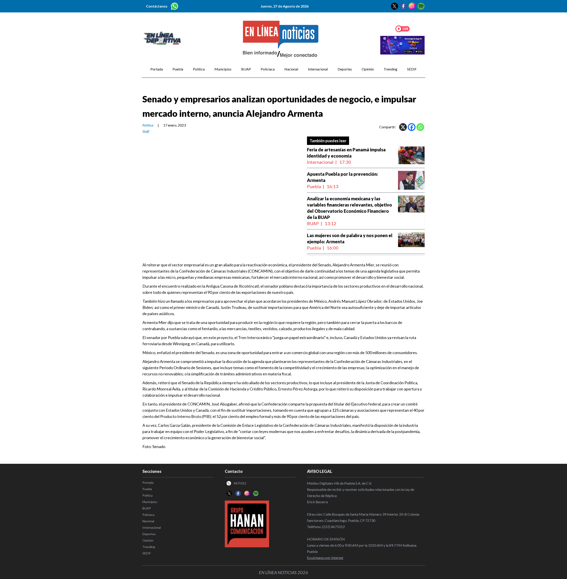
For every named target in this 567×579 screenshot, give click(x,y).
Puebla (178, 69)
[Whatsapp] (420, 127)
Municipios (222, 69)
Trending (390, 69)
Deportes (345, 69)
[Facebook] (412, 127)
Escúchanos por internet (325, 558)
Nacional (291, 69)
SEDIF (412, 69)
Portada (156, 69)
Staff (145, 131)
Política (199, 69)
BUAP (246, 69)
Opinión (368, 69)
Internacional (318, 69)
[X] (403, 127)
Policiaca (268, 69)
